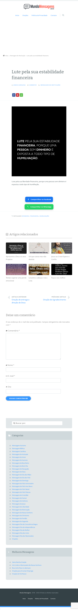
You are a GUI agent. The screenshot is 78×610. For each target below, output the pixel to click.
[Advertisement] (39, 36)
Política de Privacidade (39, 15)
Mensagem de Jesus (18, 504)
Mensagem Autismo (19, 446)
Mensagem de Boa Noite (20, 463)
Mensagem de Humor (19, 498)
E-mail (11, 376)
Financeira (34, 216)
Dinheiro (25, 216)
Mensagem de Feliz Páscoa (21, 492)
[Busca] (61, 13)
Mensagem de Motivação (50, 85)
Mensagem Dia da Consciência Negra (24, 524)
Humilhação (44, 216)
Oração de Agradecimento (54, 298)
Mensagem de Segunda (20, 521)
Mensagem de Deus (18, 472)
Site (9, 387)
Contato (54, 15)
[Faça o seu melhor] (61, 275)
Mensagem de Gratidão (20, 495)
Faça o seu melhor (58, 278)
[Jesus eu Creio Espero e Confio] (61, 253)
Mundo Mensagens (25, 593)
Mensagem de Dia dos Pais (21, 478)
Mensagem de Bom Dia (20, 466)
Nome (10, 365)
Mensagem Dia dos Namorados (23, 536)
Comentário (14, 331)
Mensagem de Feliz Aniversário (23, 484)
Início (17, 15)
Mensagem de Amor (19, 457)
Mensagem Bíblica (18, 449)
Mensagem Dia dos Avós (20, 533)
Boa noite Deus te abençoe (21, 568)
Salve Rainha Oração (19, 562)
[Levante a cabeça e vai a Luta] (39, 275)
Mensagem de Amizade (20, 454)
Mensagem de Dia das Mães (21, 475)
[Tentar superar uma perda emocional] (16, 275)
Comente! (33, 85)
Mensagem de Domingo (20, 481)
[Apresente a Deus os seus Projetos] (16, 253)
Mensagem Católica (19, 452)
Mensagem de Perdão (19, 519)
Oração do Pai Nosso (19, 574)
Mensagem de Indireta (20, 501)
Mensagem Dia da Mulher (21, 530)
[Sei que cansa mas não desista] (39, 253)
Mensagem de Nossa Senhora (22, 513)
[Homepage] (39, 6)
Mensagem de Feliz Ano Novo (22, 486)
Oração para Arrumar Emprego (22, 571)
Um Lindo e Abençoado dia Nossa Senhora (26, 565)
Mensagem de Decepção (20, 469)
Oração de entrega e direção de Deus (20, 300)
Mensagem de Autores (20, 460)
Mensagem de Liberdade (20, 507)
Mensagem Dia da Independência (23, 527)
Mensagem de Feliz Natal (20, 489)
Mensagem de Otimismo (20, 516)
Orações (25, 15)
